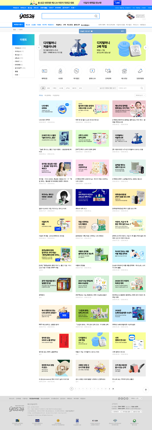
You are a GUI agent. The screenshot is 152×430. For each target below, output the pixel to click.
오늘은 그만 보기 (85, 31)
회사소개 (11, 398)
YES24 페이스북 (122, 398)
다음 (109, 388)
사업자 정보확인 (69, 411)
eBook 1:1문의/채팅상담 (133, 408)
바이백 (44, 25)
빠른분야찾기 (18, 24)
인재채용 (18, 398)
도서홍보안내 (55, 398)
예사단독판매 (111, 25)
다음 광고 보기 (145, 19)
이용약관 (25, 398)
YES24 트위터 (124, 398)
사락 (64, 25)
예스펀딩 (70, 25)
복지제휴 (76, 398)
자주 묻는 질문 (127, 412)
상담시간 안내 (137, 412)
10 (105, 389)
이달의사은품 (120, 25)
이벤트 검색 (122, 88)
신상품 (33, 25)
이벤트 (39, 25)
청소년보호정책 (45, 398)
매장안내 (50, 25)
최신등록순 (48, 95)
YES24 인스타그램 (127, 398)
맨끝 (113, 388)
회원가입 (122, 7)
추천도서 (136, 25)
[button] (39, 47)
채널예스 (59, 25)
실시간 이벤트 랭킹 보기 (108, 88)
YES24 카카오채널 (119, 398)
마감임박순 (56, 95)
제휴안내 (69, 398)
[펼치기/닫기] (14, 48)
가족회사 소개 (136, 398)
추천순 (41, 95)
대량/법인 (143, 25)
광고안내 (62, 398)
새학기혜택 (101, 25)
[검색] (96, 16)
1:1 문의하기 (117, 412)
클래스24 (77, 25)
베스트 (28, 25)
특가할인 (129, 25)
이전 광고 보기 (143, 19)
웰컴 (14, 29)
